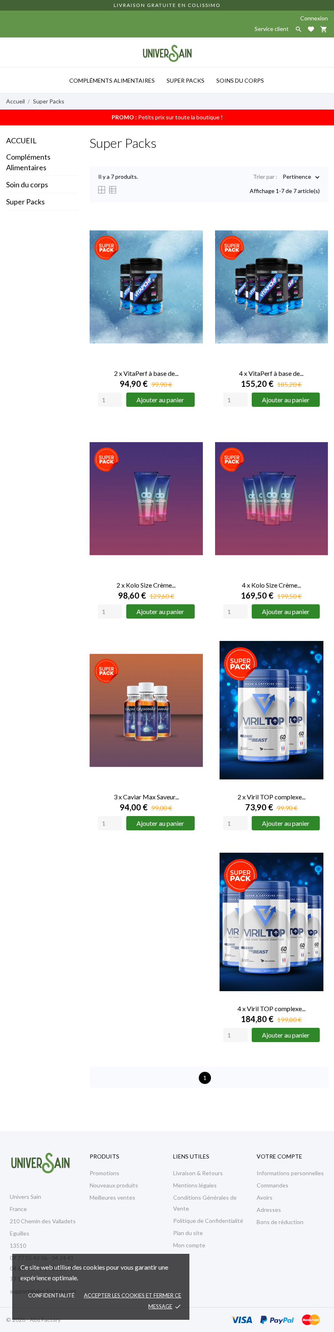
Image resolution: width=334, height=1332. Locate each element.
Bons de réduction (280, 1221)
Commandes (272, 1185)
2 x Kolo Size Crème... (146, 585)
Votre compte (279, 1156)
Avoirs (264, 1197)
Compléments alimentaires (112, 80)
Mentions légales (195, 1185)
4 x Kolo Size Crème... (271, 585)
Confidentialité (51, 1295)
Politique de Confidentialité (208, 1220)
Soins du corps (240, 80)
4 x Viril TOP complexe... (271, 1008)
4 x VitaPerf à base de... (271, 373)
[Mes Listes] (311, 29)
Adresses (269, 1209)
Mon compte (189, 1245)
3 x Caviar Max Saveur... (146, 797)
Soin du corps (27, 184)
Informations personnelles (290, 1173)
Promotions (104, 1173)
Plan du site (188, 1232)
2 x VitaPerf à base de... (146, 373)
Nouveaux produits (114, 1185)
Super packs (185, 80)
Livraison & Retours (198, 1173)
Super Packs (25, 201)
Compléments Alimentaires (28, 162)
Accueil (21, 140)
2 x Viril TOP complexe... (271, 797)
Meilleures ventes (112, 1197)
